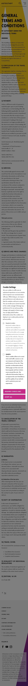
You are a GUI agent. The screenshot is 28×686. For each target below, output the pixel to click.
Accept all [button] (8, 397)
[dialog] (14, 343)
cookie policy (15, 317)
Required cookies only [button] (13, 391)
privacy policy (7, 319)
